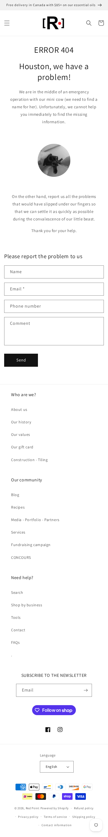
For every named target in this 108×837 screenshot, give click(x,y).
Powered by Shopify (54, 808)
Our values (20, 434)
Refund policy (84, 808)
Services (18, 532)
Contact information (56, 825)
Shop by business (26, 604)
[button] (7, 23)
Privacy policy (28, 817)
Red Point (33, 808)
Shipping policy (83, 817)
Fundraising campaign (31, 544)
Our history (21, 421)
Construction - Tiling (29, 459)
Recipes (18, 507)
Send (21, 360)
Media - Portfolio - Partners (35, 519)
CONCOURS (21, 557)
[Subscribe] (85, 690)
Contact (18, 629)
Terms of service (55, 817)
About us (19, 409)
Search (17, 592)
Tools (16, 617)
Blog (15, 494)
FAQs (15, 642)
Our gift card (22, 446)
